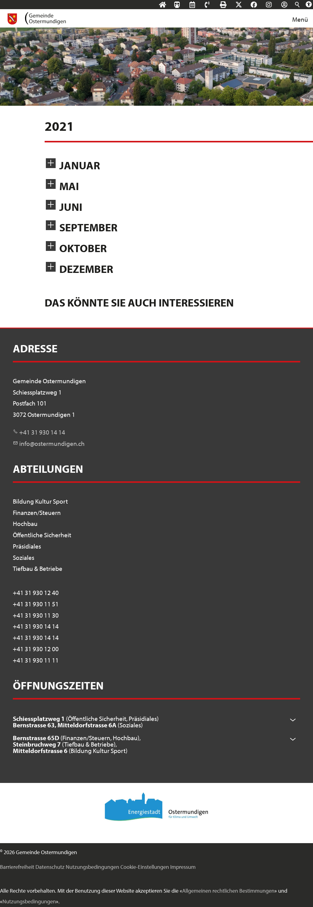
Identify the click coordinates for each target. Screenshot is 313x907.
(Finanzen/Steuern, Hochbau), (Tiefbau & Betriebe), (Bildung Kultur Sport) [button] (77, 744)
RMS (198, 5)
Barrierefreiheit (17, 866)
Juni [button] (70, 207)
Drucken (229, 5)
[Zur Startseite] (36, 18)
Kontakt (213, 5)
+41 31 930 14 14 (42, 432)
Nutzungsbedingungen (92, 866)
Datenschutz (49, 866)
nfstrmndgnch (53, 443)
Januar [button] (79, 165)
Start (168, 5)
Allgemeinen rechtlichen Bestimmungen (228, 890)
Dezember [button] (86, 269)
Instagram (274, 5)
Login (290, 5)
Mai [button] (69, 186)
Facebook (259, 5)
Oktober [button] (83, 248)
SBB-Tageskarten (180, 9)
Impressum (183, 866)
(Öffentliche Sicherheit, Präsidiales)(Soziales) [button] (86, 721)
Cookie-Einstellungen (144, 866)
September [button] (88, 227)
